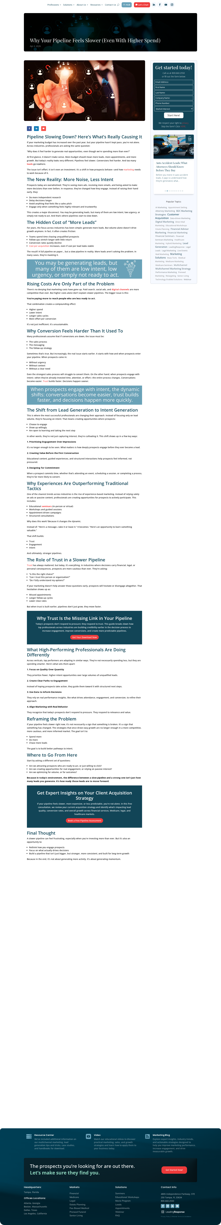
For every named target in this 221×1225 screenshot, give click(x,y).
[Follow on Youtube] (165, 4)
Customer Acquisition (167, 216)
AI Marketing (161, 207)
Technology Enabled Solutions (168, 279)
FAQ (117, 1215)
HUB (128, 4)
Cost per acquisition (39, 246)
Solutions (67, 4)
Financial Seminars (165, 236)
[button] (165, 190)
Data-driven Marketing (180, 218)
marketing (129, 169)
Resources (95, 4)
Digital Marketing (164, 221)
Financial (74, 1193)
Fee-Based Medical (79, 1208)
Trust (45, 381)
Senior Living (183, 275)
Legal (72, 1200)
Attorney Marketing (165, 210)
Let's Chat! (143, 4)
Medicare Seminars (163, 265)
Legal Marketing (169, 250)
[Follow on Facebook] (159, 4)
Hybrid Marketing (173, 243)
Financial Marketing (177, 232)
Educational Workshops (176, 225)
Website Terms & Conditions (181, 1216)
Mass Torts (172, 258)
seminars (47, 506)
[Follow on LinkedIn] (153, 4)
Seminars (120, 1193)
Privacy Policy (165, 1216)
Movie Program (123, 1200)
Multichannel (180, 265)
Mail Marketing (162, 254)
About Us (81, 4)
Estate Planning (162, 229)
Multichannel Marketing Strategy (173, 268)
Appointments (122, 1208)
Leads (118, 1204)
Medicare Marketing (175, 261)
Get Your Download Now (84, 637)
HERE (183, 126)
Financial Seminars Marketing (169, 238)
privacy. (185, 123)
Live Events (182, 250)
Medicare (74, 1197)
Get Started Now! (174, 1169)
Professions (53, 4)
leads (30, 164)
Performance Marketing (166, 272)
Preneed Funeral (78, 1212)
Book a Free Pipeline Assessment (84, 820)
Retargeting (171, 275)
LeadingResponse (176, 247)
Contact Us (110, 4)
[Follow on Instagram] (172, 4)
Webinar (187, 279)
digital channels (120, 289)
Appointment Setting (177, 207)
